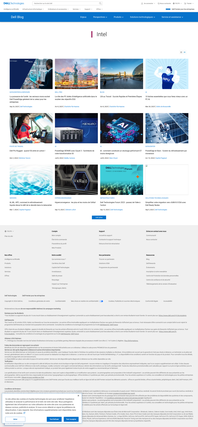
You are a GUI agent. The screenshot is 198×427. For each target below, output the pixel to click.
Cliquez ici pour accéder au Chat (32, 377)
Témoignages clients (59, 288)
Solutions (8, 267)
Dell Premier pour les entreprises (183, 9)
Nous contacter (151, 239)
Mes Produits (56, 248)
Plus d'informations (131, 341)
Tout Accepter (71, 419)
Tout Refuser (54, 419)
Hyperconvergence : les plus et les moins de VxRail (75, 202)
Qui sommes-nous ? (59, 259)
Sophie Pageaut (161, 158)
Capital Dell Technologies (60, 267)
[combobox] (67, 3)
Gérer (15, 419)
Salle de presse (57, 276)
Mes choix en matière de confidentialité (85, 301)
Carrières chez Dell (58, 263)
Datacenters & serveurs (20, 92)
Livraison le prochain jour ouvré (124, 393)
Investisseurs (56, 271)
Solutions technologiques (156, 198)
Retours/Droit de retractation (109, 244)
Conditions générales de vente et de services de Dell (125, 398)
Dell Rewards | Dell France (109, 325)
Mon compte (56, 235)
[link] (164, 3)
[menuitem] (33, 9)
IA (101, 146)
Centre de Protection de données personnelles (162, 276)
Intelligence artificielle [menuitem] (11, 9)
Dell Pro (58, 92)
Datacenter (150, 146)
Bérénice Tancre (24, 158)
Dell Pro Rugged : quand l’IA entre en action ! (27, 151)
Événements (150, 267)
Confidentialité (60, 301)
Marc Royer (114, 158)
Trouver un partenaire (106, 259)
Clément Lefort (70, 210)
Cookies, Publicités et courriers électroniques (124, 301)
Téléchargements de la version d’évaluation (161, 284)
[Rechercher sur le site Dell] (100, 3)
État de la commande (59, 239)
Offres (7, 276)
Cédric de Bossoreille (163, 106)
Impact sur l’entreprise (60, 284)
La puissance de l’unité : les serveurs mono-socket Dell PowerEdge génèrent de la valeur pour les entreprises (30, 99)
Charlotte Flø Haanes (71, 106)
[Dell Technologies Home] (14, 3)
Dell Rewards (150, 263)
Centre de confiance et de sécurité (158, 280)
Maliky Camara (69, 158)
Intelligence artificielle (12, 259)
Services (7, 271)
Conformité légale (151, 301)
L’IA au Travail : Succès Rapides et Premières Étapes (121, 96)
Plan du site (9, 236)
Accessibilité (167, 301)
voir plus (99, 217)
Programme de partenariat (108, 267)
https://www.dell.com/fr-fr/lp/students (172, 315)
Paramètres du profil (59, 244)
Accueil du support (105, 235)
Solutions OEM (104, 263)
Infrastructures (107, 198)
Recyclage (55, 280)
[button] (148, 3)
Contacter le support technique (110, 239)
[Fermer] (78, 395)
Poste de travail (16, 146)
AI (146, 92)
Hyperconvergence (63, 198)
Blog (102, 92)
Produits (8, 263)
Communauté (151, 235)
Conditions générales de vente (39, 301)
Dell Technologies (26, 106)
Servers (13, 198)
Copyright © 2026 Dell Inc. (14, 301)
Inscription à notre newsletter (156, 271)
